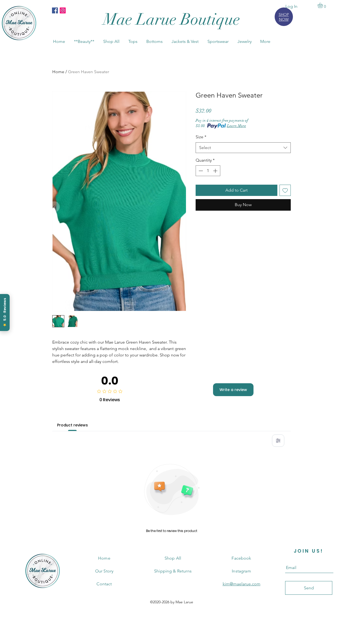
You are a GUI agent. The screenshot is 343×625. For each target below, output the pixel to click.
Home (58, 71)
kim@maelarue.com (241, 583)
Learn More (236, 126)
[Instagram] (63, 10)
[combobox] (243, 147)
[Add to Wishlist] (285, 190)
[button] (323, 5)
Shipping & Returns (173, 571)
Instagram (241, 571)
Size (201, 136)
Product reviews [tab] (72, 425)
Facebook (241, 558)
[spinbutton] (208, 171)
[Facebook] (55, 10)
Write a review (233, 389)
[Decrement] (200, 171)
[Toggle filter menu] (278, 440)
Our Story (104, 571)
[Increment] (215, 171)
